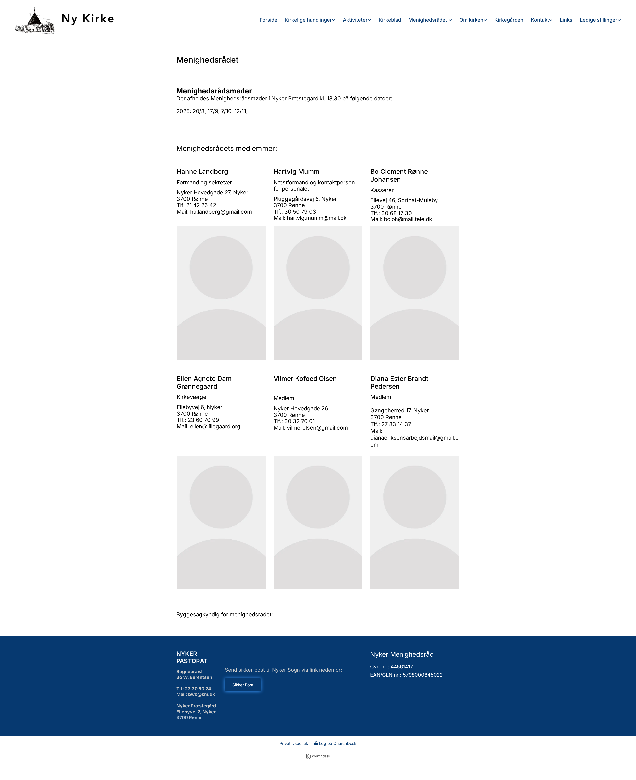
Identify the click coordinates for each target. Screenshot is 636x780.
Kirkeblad (390, 20)
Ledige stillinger (598, 20)
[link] (310, 20)
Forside (268, 20)
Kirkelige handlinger (308, 20)
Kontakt (540, 20)
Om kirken (471, 20)
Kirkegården (508, 20)
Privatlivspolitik (294, 743)
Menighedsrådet (428, 20)
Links (566, 20)
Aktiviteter (355, 20)
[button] (243, 684)
